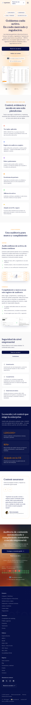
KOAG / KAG (5, 643)
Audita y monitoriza (6, 606)
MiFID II (3, 638)
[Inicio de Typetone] (6, 3)
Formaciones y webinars (8, 665)
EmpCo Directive (6, 636)
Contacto (4, 673)
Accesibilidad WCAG (7, 653)
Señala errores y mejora (7, 601)
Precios (3, 628)
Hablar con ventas (15, 53)
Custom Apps (5, 608)
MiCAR (3, 640)
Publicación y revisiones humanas (10, 603)
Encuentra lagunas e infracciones (10, 598)
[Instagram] (10, 681)
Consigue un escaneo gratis (14, 551)
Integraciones (5, 610)
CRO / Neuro (5, 648)
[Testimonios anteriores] (5, 489)
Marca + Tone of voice (7, 645)
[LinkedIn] (3, 681)
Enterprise (4, 623)
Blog (3, 663)
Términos (24, 694)
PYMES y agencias (6, 621)
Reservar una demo (15, 2)
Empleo (3, 668)
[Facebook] (13, 681)
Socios (3, 670)
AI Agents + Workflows (7, 596)
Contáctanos (15, 356)
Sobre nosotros (5, 660)
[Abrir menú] (27, 2)
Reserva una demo (15, 556)
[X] (6, 681)
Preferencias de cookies (7, 696)
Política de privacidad (15, 694)
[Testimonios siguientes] (10, 489)
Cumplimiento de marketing (8, 618)
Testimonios (5, 625)
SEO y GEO (4, 650)
